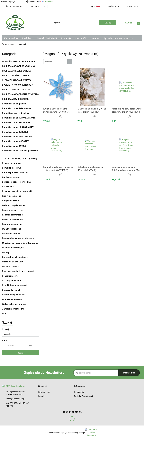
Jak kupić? (80, 38)
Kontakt (96, 38)
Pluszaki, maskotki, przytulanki (18, 271)
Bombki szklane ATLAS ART (16, 122)
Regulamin (79, 392)
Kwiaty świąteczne (11, 229)
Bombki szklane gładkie (14, 103)
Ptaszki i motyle (10, 276)
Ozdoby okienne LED (12, 261)
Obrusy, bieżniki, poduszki (15, 257)
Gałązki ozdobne (10, 200)
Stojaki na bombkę (11, 163)
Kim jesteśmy (11, 38)
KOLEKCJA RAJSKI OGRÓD (15, 99)
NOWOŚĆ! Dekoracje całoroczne (18, 61)
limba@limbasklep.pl (15, 399)
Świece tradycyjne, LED (14, 294)
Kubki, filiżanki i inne (12, 219)
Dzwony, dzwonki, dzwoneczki (17, 191)
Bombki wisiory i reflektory (15, 113)
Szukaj (20, 353)
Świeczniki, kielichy (12, 290)
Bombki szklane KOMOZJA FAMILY (19, 118)
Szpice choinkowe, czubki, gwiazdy (19, 158)
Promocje (66, 38)
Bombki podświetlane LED (15, 172)
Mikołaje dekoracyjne (13, 247)
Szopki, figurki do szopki (14, 285)
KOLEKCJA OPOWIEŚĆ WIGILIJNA (18, 66)
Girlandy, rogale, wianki (13, 205)
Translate (48, 1)
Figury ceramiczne (11, 196)
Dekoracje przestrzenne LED (16, 182)
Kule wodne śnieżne (12, 224)
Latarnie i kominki (11, 233)
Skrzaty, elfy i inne (11, 280)
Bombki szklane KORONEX (15, 132)
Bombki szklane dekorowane (17, 108)
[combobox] (57, 61)
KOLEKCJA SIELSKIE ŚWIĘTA (16, 71)
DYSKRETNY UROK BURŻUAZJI (17, 85)
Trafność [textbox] (48, 62)
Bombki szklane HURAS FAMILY (18, 127)
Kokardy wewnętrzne (12, 210)
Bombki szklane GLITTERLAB (17, 136)
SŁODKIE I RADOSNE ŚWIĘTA (16, 80)
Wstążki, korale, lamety (14, 304)
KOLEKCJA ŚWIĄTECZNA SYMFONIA (20, 94)
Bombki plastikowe (12, 168)
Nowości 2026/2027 (47, 38)
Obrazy (5, 252)
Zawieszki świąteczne (13, 309)
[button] (43, 386)
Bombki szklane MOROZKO (15, 141)
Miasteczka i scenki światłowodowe (20, 243)
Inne (4, 313)
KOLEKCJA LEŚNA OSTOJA (16, 75)
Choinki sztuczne (11, 177)
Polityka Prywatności (83, 396)
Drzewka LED (8, 186)
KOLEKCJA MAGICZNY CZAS (16, 89)
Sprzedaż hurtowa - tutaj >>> (118, 38)
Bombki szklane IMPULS (14, 146)
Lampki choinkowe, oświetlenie (18, 238)
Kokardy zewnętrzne (12, 215)
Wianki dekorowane (12, 299)
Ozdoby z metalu (10, 266)
